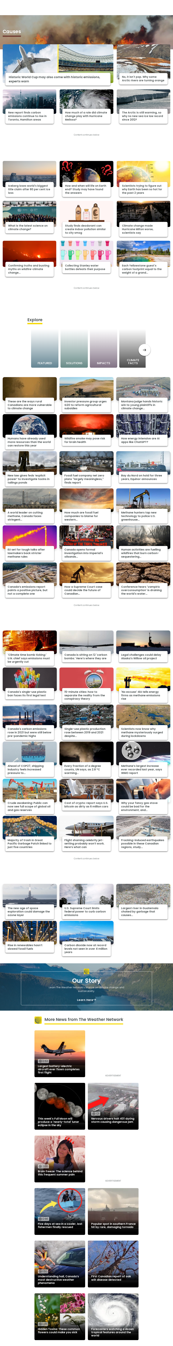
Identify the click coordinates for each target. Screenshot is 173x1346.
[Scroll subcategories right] (145, 350)
